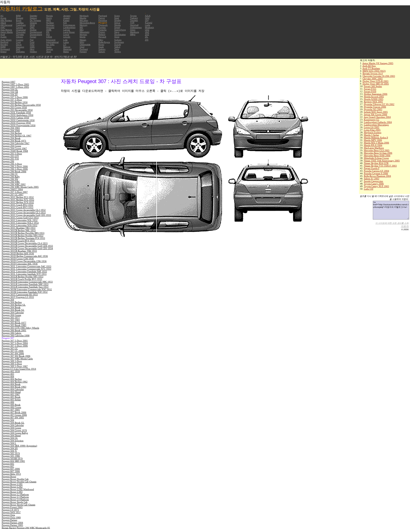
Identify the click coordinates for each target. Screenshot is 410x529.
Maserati (67, 49)
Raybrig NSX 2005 (373, 101)
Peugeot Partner (9, 520)
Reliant (101, 34)
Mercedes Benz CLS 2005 (377, 150)
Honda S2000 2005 (373, 99)
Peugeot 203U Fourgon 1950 (16, 123)
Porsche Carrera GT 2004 (376, 171)
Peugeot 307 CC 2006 (12, 351)
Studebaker (120, 34)
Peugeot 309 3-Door (12, 361)
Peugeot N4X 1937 (11, 512)
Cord (18, 42)
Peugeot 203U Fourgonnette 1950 (18, 125)
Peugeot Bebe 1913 (11, 474)
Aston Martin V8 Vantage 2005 (377, 63)
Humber (50, 23)
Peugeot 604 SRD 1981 (13, 461)
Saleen (101, 49)
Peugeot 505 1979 (11, 453)
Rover (101, 44)
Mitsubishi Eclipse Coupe (376, 158)
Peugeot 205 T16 (10, 158)
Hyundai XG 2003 (373, 109)
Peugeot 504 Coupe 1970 (14, 430)
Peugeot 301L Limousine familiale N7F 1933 (24, 274)
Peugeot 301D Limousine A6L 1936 (20, 263)
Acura (3, 18)
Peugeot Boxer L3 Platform (15, 497)
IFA (47, 32)
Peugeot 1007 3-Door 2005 (15, 84)
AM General (6, 25)
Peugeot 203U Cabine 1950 (15, 117)
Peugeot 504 (8, 420)
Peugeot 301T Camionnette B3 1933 (20, 294)
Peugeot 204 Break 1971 (14, 140)
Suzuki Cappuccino (373, 181)
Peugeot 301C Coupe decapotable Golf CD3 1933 (26, 215)
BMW (3, 47)
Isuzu (48, 47)
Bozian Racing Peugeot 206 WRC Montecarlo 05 (26, 527)
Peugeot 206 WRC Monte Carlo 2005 (20, 187)
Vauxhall (134, 25)
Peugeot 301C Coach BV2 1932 (17, 205)
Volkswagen (136, 27)
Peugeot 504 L (9, 443)
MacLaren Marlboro (374, 148)
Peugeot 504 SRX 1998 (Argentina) (19, 445)
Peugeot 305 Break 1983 (14, 325)
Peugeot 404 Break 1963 (14, 386)
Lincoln (66, 37)
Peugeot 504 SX (10, 448)
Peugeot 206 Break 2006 (14, 171)
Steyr (116, 32)
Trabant (134, 18)
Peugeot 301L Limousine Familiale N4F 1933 (24, 271)
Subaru (118, 40)
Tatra (116, 49)
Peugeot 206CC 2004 (12, 189)
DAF (18, 49)
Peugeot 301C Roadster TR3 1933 (18, 228)
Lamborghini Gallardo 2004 (378, 122)
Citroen (19, 37)
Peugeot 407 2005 (11, 410)
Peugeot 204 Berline (12, 133)
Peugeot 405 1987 (11, 394)
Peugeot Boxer (9, 476)
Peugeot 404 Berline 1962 (15, 381)
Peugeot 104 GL (10, 89)
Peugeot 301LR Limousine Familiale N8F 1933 (25, 284)
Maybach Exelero (372, 132)
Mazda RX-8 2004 (373, 145)
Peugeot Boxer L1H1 (12, 484)
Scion (117, 16)
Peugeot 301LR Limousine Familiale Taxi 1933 (25, 287)
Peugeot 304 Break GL (13, 310)
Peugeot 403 (8, 374)
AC (1, 16)
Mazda (83, 18)
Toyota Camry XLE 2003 (376, 186)
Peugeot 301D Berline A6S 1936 (18, 253)
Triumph (134, 20)
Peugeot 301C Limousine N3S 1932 (19, 225)
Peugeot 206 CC (10, 174)
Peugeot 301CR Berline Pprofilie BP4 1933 (23, 233)
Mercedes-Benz (87, 23)
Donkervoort (36, 32)
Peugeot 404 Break (11, 384)
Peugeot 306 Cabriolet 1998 (15, 335)
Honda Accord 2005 (374, 96)
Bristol (3, 51)
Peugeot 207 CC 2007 (12, 194)
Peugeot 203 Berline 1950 (15, 102)
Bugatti (19, 18)
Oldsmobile (85, 44)
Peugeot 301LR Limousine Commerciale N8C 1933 (27, 281)
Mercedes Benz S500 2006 (377, 155)
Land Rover (69, 32)
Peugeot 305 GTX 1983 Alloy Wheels (20, 328)
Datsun (33, 18)
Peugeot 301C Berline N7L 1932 (18, 199)
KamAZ (148, 23)
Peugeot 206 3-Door (12, 164)
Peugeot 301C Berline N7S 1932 (18, 202)
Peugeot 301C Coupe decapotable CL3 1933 (24, 212)
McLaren (84, 20)
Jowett (66, 18)
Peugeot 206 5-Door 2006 (15, 169)
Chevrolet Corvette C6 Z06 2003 (379, 76)
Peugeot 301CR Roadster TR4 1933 (19, 251)
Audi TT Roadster (371, 68)
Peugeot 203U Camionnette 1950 (18, 120)
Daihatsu (20, 51)
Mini (81, 30)
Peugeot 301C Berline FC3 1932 (18, 197)
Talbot (117, 47)
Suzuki (117, 44)
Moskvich (149, 27)
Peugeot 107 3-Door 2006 (15, 97)
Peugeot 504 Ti (9, 451)
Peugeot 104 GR (10, 92)
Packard (84, 49)
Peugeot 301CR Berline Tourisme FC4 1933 (23, 238)
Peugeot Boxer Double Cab (15, 479)
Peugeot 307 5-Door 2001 (15, 340)
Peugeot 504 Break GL (13, 422)
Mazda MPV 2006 (373, 140)
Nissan (83, 40)
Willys (132, 34)
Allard (3, 23)
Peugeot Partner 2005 (12, 525)
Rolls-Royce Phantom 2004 (377, 176)
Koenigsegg (69, 25)
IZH (146, 20)
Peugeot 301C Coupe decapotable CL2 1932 (24, 210)
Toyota (133, 16)
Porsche (102, 30)
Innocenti (50, 40)
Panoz (101, 18)
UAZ (147, 30)
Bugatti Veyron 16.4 (373, 73)
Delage (33, 23)
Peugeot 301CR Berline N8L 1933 (19, 230)
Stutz (116, 37)
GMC (32, 47)
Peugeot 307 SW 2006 (13, 353)
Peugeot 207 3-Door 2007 (15, 192)
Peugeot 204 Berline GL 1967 (16, 135)
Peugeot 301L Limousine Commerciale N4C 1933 (26, 266)
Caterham (21, 25)
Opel (82, 47)
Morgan (83, 34)
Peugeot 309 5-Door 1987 (15, 366)
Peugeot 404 (8, 376)
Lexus (66, 34)
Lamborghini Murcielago (376, 124)
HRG (48, 20)
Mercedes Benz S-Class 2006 (378, 153)
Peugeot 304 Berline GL (14, 304)
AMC (2, 27)
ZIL (146, 37)
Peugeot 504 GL (10, 438)
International (52, 42)
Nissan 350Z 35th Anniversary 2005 (382, 160)
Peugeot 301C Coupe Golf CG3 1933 (20, 217)
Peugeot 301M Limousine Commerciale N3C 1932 (27, 289)
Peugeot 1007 (8, 82)
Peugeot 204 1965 (11, 128)
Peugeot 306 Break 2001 (14, 330)
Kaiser (66, 20)
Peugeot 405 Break (11, 397)
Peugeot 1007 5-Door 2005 (15, 87)
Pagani (83, 51)
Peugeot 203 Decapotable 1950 (17, 110)
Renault (102, 37)
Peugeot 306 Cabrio (11, 333)
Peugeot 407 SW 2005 (13, 417)
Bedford (4, 42)
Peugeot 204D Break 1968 (15, 151)
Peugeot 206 (8, 161)
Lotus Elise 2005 (372, 130)
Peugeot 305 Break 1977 (14, 322)
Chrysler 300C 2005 (373, 78)
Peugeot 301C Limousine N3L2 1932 (20, 222)
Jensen (66, 16)
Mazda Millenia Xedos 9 (376, 137)
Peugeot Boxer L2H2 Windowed (18, 489)
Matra (66, 51)
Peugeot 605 (8, 463)
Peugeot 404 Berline (12, 379)
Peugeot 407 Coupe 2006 (14, 415)
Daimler (33, 16)
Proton (101, 32)
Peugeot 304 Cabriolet (13, 312)
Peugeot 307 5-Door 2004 (15, 343)
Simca (117, 23)
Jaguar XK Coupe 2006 (375, 114)
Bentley (4, 44)
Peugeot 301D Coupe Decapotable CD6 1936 (24, 261)
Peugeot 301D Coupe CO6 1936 (18, 258)
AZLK (148, 16)
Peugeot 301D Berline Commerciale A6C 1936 (25, 256)
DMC (32, 27)
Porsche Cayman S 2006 (376, 173)
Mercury (83, 25)
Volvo (132, 30)
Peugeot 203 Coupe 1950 (14, 107)
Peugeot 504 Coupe (11, 427)
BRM (18, 16)
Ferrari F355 (370, 89)
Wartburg (134, 32)
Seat (116, 18)
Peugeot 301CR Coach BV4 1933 (18, 240)
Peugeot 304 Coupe (11, 315)
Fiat (32, 40)
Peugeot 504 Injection (12, 440)
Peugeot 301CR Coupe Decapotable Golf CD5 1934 (27, 248)
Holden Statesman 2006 (375, 94)
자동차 (405, 226)
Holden (33, 51)
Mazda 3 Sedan (371, 135)
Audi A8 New (369, 65)
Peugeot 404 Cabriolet (13, 389)
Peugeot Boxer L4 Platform (15, 499)
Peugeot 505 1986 (11, 456)
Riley (100, 40)
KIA (65, 23)
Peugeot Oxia (8, 515)
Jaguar (49, 49)
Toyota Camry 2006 (374, 183)
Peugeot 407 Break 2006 (14, 412)
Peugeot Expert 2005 (12, 507)
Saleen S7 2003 (371, 178)
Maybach (84, 16)
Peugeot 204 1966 (11, 130)
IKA (48, 34)
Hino (32, 49)
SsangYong (120, 30)
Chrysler (20, 34)
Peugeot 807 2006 (11, 471)
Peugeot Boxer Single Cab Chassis (18, 504)
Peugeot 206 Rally (11, 176)
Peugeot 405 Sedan (11, 399)
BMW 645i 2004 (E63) (374, 71)
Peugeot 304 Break (11, 307)
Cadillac (20, 23)
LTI (64, 44)
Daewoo (20, 47)
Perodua (102, 20)
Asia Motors (6, 30)
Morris (82, 37)
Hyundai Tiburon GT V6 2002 (379, 104)
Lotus (66, 42)
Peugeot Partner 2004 (12, 522)
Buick (18, 20)
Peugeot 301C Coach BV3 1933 (17, 207)
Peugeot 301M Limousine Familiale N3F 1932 (25, 292)
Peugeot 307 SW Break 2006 (16, 356)
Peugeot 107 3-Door (12, 99)
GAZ (147, 18)
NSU (82, 42)
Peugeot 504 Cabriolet (13, 425)
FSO (32, 44)
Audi (2, 34)
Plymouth (103, 25)
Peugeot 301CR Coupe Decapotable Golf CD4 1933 (27, 246)
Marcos (66, 47)
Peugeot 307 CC (10, 348)
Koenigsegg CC (371, 119)
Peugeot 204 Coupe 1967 (14, 148)
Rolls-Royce (104, 42)
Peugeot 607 (8, 466)
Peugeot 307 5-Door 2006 (15, 345)
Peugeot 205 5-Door (12, 153)
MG (81, 27)
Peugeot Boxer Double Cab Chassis (19, 481)
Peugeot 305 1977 (11, 317)
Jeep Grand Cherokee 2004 (377, 117)
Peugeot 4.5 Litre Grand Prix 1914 (19, 369)
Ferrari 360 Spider (373, 86)
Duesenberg (36, 34)
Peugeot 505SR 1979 (12, 458)
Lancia (66, 30)
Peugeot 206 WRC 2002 (14, 184)
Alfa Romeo (6, 20)
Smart (117, 27)
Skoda (117, 25)
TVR (132, 23)
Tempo (117, 51)
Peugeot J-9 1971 (10, 509)
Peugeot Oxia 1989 (11, 517)
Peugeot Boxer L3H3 (12, 492)
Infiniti (49, 37)
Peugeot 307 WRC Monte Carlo (17, 358)
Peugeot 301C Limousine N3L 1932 (20, 220)
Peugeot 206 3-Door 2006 (15, 166)
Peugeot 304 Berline (12, 302)
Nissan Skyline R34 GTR (376, 163)
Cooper (19, 40)
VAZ (147, 32)
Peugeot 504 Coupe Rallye (15, 433)
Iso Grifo (50, 44)
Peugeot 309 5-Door (12, 363)
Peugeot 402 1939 (11, 371)
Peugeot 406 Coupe (11, 407)
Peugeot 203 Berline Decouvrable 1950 (21, 105)
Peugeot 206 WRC (11, 181)
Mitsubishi (84, 32)
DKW (32, 25)
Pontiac (102, 27)
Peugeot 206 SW (10, 179)
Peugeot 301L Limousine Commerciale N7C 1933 (26, 269)
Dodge (33, 30)
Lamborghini (69, 27)
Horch (49, 18)
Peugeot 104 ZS (10, 94)
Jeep (48, 51)
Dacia (19, 44)
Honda (49, 16)
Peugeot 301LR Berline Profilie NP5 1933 (22, 276)
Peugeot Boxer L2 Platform (15, 494)
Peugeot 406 (8, 402)
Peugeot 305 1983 (11, 320)
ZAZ (147, 34)
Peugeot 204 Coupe (11, 146)
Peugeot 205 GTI (10, 156)
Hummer (50, 25)
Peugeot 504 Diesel (11, 435)
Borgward (5, 49)
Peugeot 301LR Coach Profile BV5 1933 (22, 279)
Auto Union (6, 40)
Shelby (117, 20)
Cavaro (19, 27)
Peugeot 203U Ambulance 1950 (17, 115)
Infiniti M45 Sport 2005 (376, 112)
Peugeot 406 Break (11, 404)
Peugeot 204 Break (11, 138)
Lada (147, 25)
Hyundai (50, 27)
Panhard (102, 16)
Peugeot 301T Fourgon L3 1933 (18, 297)
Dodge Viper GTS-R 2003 (375, 81)
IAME (48, 30)
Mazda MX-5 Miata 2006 (376, 142)
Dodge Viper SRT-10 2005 (376, 83)
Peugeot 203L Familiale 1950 (16, 112)
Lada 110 (368, 189)
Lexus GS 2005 (371, 127)
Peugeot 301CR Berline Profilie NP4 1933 (22, 235)
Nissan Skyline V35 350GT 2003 (380, 165)
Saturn (101, 51)
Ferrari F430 (370, 91)
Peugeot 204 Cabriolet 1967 (15, 143)
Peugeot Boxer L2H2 (12, 486)
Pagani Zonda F (371, 168)
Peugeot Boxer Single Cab (15, 502)
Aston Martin (6, 32)
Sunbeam (119, 42)
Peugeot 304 (8, 299)
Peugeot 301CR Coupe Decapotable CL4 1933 (25, 243)
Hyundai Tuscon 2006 (375, 107)
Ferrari (33, 37)
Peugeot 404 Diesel (11, 392)
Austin (3, 37)
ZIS (146, 40)
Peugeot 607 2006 (11, 468)
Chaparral (21, 30)
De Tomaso (35, 20)
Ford (32, 42)
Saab (101, 47)
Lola (65, 40)
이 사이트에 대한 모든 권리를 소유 (392, 223)
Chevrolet (20, 32)
